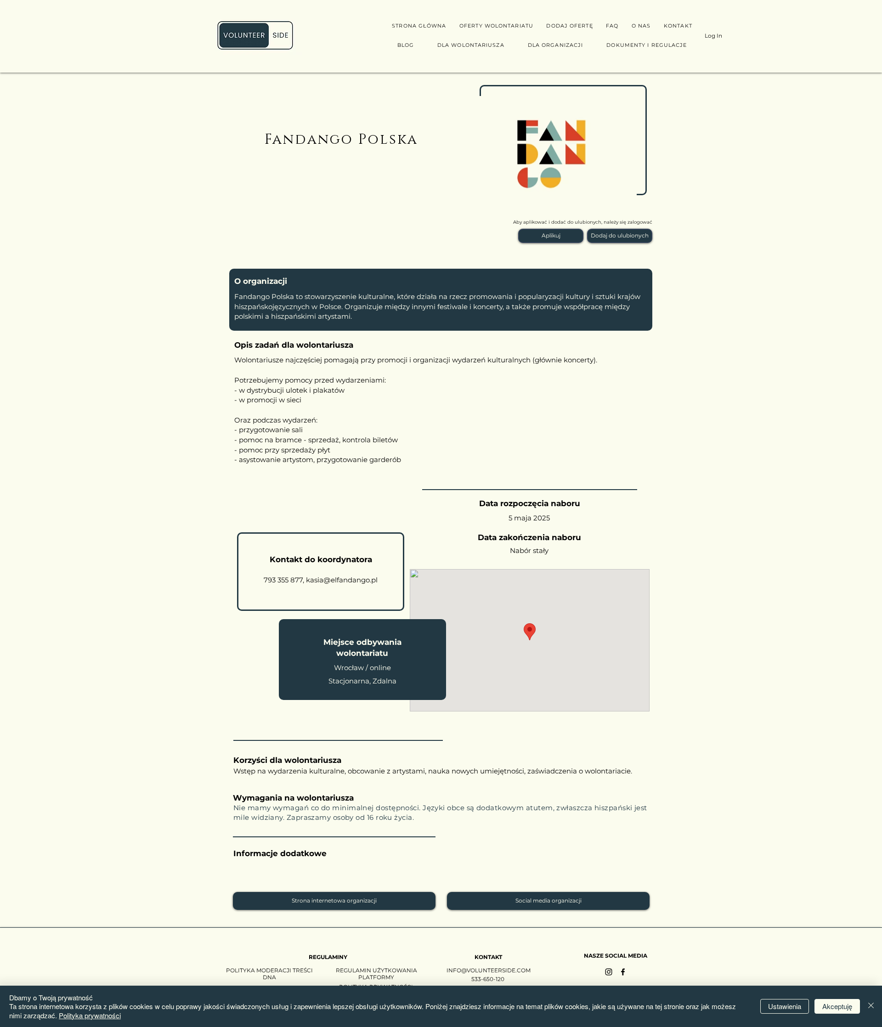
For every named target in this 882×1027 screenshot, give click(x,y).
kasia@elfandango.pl (342, 580)
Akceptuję (837, 1006)
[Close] (870, 1006)
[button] (550, 236)
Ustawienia (784, 1006)
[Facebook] (623, 971)
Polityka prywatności (90, 1015)
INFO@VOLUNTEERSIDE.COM (489, 970)
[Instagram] (608, 971)
